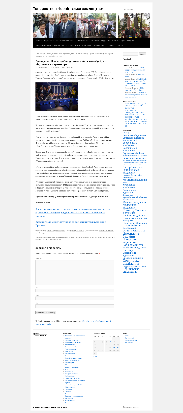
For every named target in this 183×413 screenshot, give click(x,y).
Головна (39, 40)
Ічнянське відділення (134, 135)
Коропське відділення (129, 186)
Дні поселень (69, 351)
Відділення (105, 40)
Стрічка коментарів (131, 340)
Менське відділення (134, 202)
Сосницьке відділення (131, 262)
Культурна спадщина (71, 374)
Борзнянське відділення (130, 149)
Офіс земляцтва (70, 387)
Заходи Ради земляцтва (72, 360)
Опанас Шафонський (129, 228)
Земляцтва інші (128, 177)
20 (106, 348)
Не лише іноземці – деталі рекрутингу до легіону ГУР (95, 54)
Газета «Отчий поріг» (83, 45)
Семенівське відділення (129, 254)
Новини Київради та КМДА (73, 385)
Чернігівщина (99, 45)
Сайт (37, 303)
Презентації (141, 231)
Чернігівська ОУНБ (138, 266)
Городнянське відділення (131, 171)
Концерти (125, 182)
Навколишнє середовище (72, 378)
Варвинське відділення (134, 153)
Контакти (69, 45)
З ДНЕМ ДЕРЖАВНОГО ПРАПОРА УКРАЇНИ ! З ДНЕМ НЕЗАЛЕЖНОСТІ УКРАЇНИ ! (136, 115)
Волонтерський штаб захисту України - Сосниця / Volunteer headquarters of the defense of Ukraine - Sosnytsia (135, 162)
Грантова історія (82, 40)
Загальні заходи (70, 354)
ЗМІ (66, 365)
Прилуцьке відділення (130, 240)
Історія (126, 132)
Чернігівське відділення (131, 270)
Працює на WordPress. (132, 407)
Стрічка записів (129, 338)
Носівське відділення (134, 215)
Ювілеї (67, 403)
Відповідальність (66, 40)
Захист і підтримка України (56, 230)
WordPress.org (129, 342)
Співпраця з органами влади (74, 396)
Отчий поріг (130, 230)
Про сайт (120, 45)
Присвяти (68, 392)
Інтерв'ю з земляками (71, 367)
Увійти (127, 336)
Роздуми (67, 394)
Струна (126, 266)
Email (37, 295)
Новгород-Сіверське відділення (134, 211)
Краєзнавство (128, 195)
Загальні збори (136, 175)
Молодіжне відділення (129, 206)
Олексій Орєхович (66, 67)
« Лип (95, 356)
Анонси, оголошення (71, 340)
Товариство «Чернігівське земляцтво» (68, 8)
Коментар (39, 259)
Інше (66, 369)
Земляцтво (95, 40)
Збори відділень (70, 362)
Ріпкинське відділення (135, 247)
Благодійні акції (130, 140)
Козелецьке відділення (135, 179)
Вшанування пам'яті (71, 347)
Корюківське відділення (129, 191)
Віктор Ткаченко (132, 167)
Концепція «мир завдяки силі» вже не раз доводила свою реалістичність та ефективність (54, 55)
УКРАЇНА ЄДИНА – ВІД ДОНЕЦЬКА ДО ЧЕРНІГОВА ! (135, 70)
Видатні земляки (70, 345)
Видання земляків (51, 40)
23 (118, 348)
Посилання (110, 45)
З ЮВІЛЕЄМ (127, 175)
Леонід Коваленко (128, 200)
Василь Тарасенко (140, 155)
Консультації (69, 371)
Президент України (77, 230)
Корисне (115, 40)
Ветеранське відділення (134, 157)
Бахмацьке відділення (133, 137)
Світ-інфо (128, 250)
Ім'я (37, 287)
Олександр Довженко (135, 223)
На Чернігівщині (70, 376)
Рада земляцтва (133, 245)
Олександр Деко (128, 221)
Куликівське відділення (135, 197)
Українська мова (70, 400)
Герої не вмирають (128, 40)
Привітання (68, 389)
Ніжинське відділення (135, 218)
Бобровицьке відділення (130, 144)
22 (114, 348)
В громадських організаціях (73, 342)
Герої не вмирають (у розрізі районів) (50, 45)
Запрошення (68, 356)
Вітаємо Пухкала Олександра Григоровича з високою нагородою (136, 94)
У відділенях (69, 398)
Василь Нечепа (128, 155)
